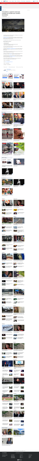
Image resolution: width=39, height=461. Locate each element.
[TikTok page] (3, 452)
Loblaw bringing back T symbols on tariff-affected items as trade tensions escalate (7, 109)
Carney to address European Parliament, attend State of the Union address (7, 368)
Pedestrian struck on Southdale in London (7, 313)
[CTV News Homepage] (5, 1)
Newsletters (22, 450)
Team (24, 450)
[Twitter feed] (2, 452)
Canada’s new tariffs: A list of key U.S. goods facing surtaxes (19, 165)
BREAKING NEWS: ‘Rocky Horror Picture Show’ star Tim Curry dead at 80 (18, 89)
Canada (13, 1)
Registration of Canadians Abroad (11, 48)
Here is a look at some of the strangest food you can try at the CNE (7, 195)
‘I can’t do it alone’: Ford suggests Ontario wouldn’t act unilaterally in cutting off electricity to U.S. (9, 213)
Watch (15, 1)
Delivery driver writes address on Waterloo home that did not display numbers (7, 444)
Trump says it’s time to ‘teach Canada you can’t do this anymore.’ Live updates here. (7, 89)
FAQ (20, 450)
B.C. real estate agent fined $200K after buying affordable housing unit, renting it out (21, 335)
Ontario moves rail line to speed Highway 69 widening (19, 296)
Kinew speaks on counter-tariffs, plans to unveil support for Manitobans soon (21, 263)
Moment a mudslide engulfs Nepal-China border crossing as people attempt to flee (19, 109)
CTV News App (15, 450)
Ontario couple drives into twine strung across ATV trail (18, 278)
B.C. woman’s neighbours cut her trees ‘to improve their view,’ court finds (9, 357)
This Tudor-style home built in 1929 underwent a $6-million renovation (6, 186)
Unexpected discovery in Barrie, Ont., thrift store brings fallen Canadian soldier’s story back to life (19, 314)
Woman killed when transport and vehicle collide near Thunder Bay (21, 299)
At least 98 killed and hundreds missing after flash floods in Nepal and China (18, 350)
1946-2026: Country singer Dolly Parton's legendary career (6, 175)
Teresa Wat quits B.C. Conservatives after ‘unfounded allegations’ (19, 207)
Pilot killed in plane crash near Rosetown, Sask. (7, 296)
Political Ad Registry (13, 457)
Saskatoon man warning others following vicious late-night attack (18, 140)
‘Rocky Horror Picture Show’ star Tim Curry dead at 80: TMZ (18, 384)
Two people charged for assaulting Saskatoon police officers (9, 299)
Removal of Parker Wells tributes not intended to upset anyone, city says (9, 230)
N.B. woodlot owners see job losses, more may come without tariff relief (9, 263)
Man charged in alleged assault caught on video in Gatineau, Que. (20, 227)
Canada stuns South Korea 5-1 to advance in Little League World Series (7, 401)
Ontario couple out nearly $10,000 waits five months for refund (7, 435)
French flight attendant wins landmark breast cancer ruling (7, 384)
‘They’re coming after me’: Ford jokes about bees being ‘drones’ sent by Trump (7, 125)
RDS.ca (29, 457)
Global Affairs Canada (6, 37)
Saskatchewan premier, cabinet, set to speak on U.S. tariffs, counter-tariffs (6, 278)
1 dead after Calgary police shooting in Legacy (6, 224)
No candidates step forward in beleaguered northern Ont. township (21, 302)
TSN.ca (20, 457)
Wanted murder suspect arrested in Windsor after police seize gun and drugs (7, 332)
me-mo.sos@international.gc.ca (9, 61)
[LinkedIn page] (6, 452)
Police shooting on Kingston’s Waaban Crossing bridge (18, 224)
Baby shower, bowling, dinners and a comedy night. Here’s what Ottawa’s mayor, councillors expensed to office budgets (21, 231)
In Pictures (18, 1)
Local (10, 1)
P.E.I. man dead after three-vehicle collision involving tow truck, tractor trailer (9, 267)
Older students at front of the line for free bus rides (21, 266)
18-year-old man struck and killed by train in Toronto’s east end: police (9, 210)
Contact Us (18, 450)
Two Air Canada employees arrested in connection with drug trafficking (6, 99)
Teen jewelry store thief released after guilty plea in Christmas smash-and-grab (21, 317)
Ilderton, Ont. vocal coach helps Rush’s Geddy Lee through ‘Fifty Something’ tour (9, 316)
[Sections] (1, 1)
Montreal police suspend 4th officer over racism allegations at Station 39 (9, 248)
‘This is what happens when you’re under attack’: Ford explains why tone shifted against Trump (18, 125)
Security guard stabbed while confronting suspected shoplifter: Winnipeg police (19, 260)
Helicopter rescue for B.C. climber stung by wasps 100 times (20, 210)
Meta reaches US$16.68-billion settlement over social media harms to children (18, 368)
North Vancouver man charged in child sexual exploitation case (21, 213)
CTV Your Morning (23, 1)
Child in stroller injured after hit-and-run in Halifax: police (7, 260)
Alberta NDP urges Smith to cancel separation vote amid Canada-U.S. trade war (9, 227)
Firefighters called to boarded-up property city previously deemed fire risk (21, 246)
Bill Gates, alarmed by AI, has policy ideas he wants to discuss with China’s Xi (18, 418)
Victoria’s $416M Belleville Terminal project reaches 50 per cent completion (21, 338)
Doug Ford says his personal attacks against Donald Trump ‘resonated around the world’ (19, 99)
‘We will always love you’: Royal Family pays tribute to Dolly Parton (7, 140)
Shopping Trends (28, 1)
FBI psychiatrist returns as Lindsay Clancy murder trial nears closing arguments (21, 357)
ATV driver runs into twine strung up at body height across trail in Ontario (19, 154)
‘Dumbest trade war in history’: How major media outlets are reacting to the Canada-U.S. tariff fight (7, 166)
